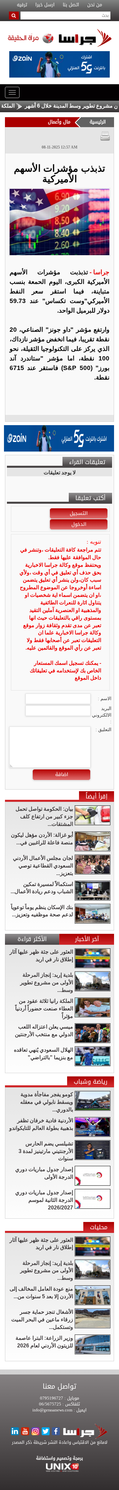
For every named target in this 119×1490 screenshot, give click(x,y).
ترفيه (22, 5)
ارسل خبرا (45, 5)
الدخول (78, 524)
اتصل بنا (71, 5)
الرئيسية (98, 122)
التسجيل (79, 513)
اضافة (61, 774)
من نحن (94, 5)
